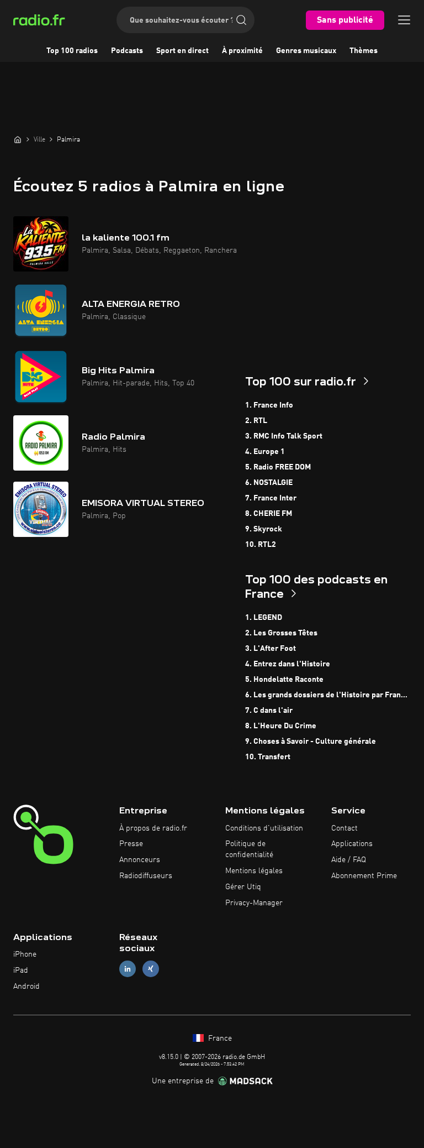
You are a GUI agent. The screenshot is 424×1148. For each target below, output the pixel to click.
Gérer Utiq (243, 887)
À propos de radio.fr (153, 828)
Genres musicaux (306, 51)
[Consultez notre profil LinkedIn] (127, 969)
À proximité (242, 51)
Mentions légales (254, 871)
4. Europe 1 (265, 452)
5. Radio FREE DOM (278, 467)
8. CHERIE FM (268, 514)
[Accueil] (17, 139)
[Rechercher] (241, 20)
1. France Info (269, 405)
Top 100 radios (72, 51)
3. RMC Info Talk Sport (283, 436)
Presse (131, 844)
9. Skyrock (263, 529)
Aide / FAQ (348, 860)
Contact (344, 828)
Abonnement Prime (364, 876)
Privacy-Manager (254, 903)
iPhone (24, 954)
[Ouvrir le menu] (404, 20)
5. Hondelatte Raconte (284, 679)
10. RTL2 (260, 545)
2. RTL (256, 421)
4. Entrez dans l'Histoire (287, 664)
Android (26, 986)
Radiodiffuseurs (145, 876)
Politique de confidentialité (249, 849)
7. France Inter (270, 498)
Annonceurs (139, 860)
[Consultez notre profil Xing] (150, 969)
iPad (20, 970)
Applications (352, 844)
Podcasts (127, 51)
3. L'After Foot (270, 649)
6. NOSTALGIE (269, 483)
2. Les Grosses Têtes (281, 633)
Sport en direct (182, 51)
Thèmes (363, 51)
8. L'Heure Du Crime (280, 726)
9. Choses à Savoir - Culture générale (310, 741)
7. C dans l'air (269, 710)
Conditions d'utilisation (264, 828)
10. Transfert (267, 757)
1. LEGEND (263, 618)
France (219, 1038)
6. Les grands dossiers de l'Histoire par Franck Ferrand (328, 695)
